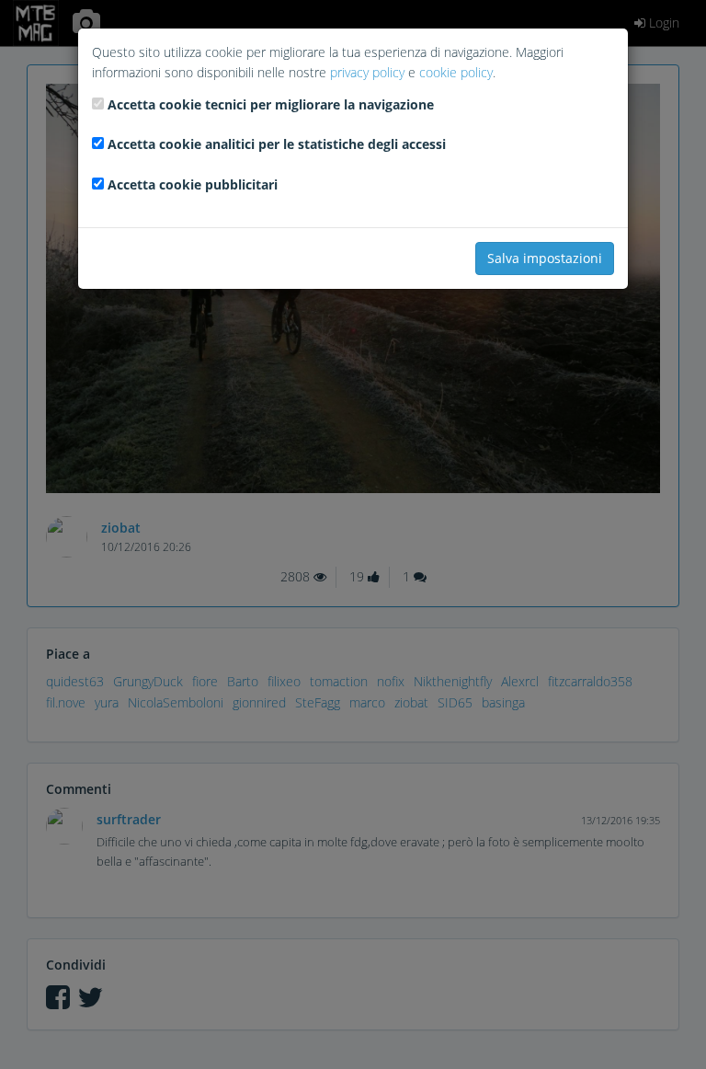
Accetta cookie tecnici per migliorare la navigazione (271, 104)
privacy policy (367, 72)
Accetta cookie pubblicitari (193, 184)
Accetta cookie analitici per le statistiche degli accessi (277, 144)
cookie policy (456, 72)
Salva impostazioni (544, 258)
